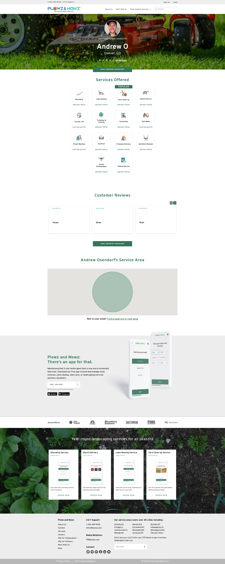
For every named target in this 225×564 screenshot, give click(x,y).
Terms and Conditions (85, 561)
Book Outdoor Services (139, 9)
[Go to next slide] (174, 203)
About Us (109, 9)
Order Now (63, 495)
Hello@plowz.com (94, 528)
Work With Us (64, 545)
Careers (61, 535)
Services (62, 531)
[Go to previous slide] (171, 203)
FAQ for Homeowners (67, 538)
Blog (60, 548)
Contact (61, 528)
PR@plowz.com (92, 540)
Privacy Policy (63, 561)
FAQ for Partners (65, 541)
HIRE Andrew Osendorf (112, 69)
